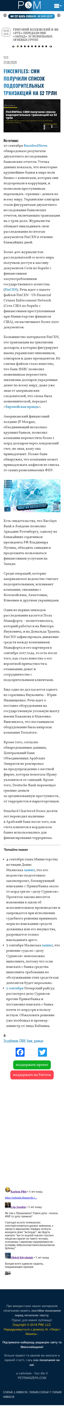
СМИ (22, 1040)
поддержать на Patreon (32, 1074)
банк (29, 1040)
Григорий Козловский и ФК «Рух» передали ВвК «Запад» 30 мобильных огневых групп (36, 35)
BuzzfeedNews (35, 145)
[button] (13, 46)
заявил (29, 870)
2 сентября (14, 988)
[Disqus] (32, 1131)
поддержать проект (32, 1064)
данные (38, 1040)
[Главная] (29, 5)
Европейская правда (22, 406)
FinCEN (11, 289)
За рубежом (11, 1040)
